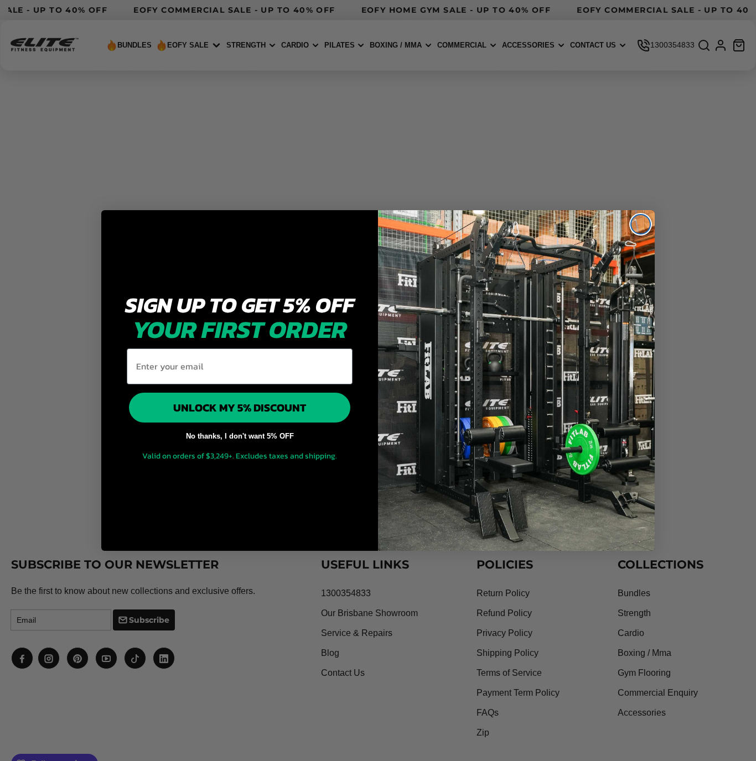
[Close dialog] (640, 224)
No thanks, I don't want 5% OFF (240, 436)
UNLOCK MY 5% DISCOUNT (239, 407)
